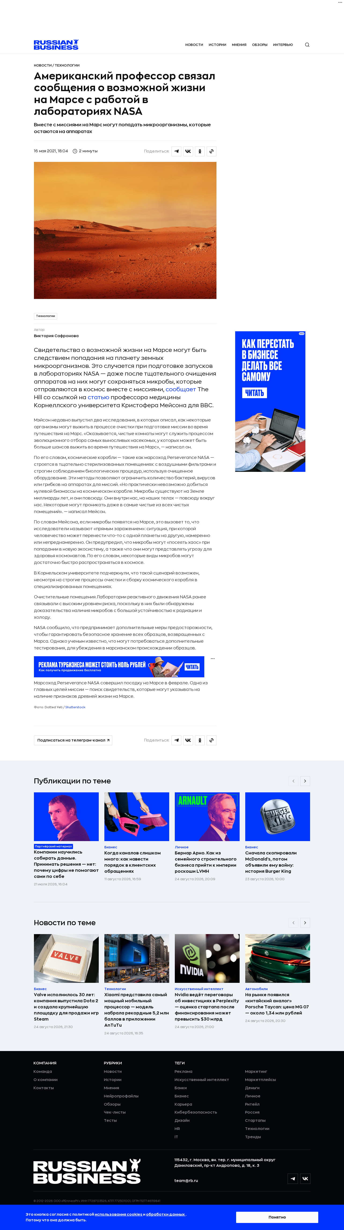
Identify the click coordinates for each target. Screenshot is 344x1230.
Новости (194, 44)
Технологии (67, 65)
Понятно (277, 1217)
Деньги (252, 1088)
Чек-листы (115, 1112)
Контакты (43, 1088)
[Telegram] (293, 1179)
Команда (42, 1071)
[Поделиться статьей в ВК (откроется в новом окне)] (188, 151)
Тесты (110, 1120)
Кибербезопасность (196, 1112)
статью (98, 397)
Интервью (283, 44)
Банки (181, 1088)
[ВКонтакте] (305, 1179)
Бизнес (182, 1096)
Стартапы (255, 1120)
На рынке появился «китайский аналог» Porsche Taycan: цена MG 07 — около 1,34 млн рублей (277, 1004)
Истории (217, 44)
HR (177, 1129)
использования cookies (119, 1214)
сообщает (182, 389)
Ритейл (252, 1104)
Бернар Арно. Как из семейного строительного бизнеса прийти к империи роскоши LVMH (206, 862)
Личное (252, 1096)
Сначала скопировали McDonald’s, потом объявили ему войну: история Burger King (271, 862)
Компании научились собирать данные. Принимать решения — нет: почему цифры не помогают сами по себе (66, 864)
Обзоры (259, 44)
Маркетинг (256, 1071)
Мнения (239, 44)
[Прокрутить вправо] (305, 781)
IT (176, 1137)
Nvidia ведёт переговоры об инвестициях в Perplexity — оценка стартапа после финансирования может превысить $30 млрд (207, 1007)
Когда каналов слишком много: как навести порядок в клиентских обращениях (132, 862)
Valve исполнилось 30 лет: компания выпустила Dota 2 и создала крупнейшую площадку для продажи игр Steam (66, 1007)
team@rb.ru (186, 1181)
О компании (45, 1080)
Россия (252, 1112)
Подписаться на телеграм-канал (71, 740)
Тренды (253, 1137)
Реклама (183, 1071)
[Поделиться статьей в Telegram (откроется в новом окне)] (176, 151)
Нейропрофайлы (121, 1096)
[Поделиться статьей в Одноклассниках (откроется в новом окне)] (200, 151)
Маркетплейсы (260, 1080)
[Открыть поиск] (307, 45)
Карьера (183, 1104)
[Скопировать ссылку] (211, 151)
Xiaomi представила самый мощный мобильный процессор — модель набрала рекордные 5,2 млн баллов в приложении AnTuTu (136, 1010)
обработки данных (166, 1214)
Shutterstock (75, 707)
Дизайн (182, 1120)
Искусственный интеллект (202, 1080)
